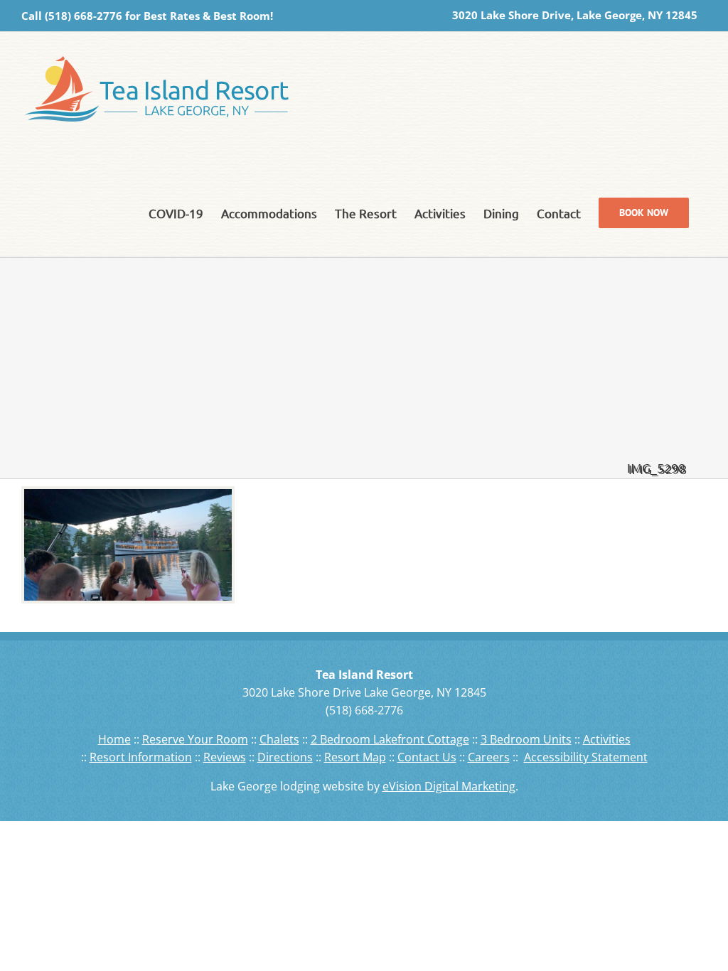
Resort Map (355, 757)
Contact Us (426, 757)
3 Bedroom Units (526, 739)
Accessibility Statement (586, 757)
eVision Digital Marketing (448, 786)
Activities (607, 739)
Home (114, 739)
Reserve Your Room (195, 739)
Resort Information (141, 757)
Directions (285, 757)
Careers (489, 757)
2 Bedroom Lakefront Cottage (390, 739)
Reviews (224, 757)
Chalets (279, 739)
